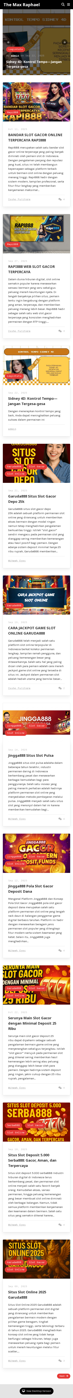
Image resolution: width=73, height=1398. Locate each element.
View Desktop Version (38, 1391)
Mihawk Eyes (17, 560)
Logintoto (16, 49)
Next (62, 1375)
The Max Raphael (22, 4)
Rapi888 (12, 112)
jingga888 (14, 725)
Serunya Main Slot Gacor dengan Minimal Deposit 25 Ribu (32, 1023)
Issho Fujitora (19, 199)
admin (15, 55)
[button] (68, 4)
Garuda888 (14, 466)
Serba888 (13, 1125)
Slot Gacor (37, 466)
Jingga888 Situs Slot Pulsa (31, 755)
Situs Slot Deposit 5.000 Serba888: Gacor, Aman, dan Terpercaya (32, 1160)
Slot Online (16, 473)
